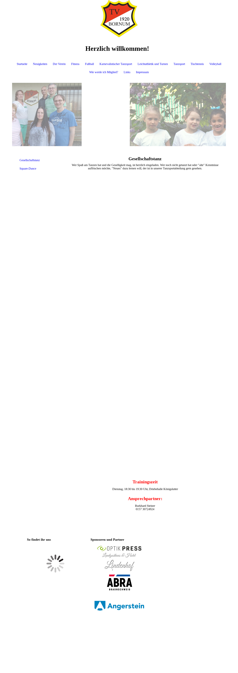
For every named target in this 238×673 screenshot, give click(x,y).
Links (127, 72)
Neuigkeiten (40, 64)
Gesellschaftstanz (30, 160)
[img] (119, 18)
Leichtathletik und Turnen (153, 64)
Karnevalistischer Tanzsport (115, 64)
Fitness (75, 64)
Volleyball (215, 64)
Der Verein (59, 64)
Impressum (142, 72)
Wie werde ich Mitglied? (103, 72)
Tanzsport (179, 64)
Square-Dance (28, 168)
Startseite (22, 64)
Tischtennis (197, 64)
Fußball (89, 64)
